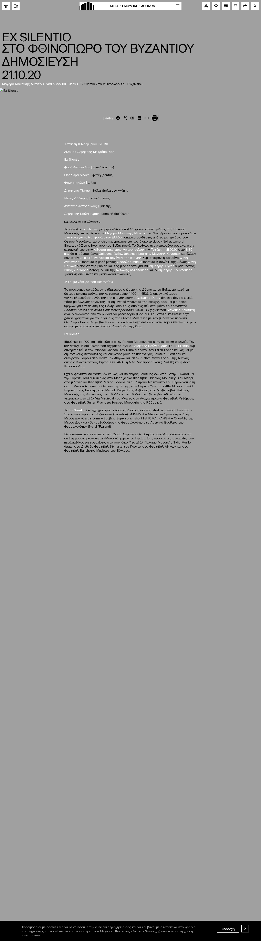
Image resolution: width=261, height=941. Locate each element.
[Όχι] (245, 928)
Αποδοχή (228, 929)
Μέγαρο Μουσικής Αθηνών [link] (22, 84)
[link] (6, 6)
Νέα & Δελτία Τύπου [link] (61, 84)
